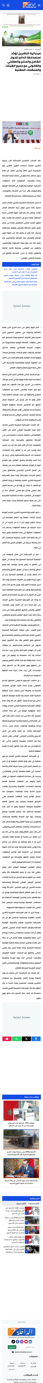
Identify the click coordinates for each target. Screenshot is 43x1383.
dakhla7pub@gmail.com (23, 1352)
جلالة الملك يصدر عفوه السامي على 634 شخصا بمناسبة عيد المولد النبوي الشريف (20, 283)
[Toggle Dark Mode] (8, 5)
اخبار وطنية (28, 49)
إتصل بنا (33, 1363)
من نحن (11, 1369)
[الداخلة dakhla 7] (21, 1332)
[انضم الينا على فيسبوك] (17, 1341)
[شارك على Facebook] (36, 1038)
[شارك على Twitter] (26, 1038)
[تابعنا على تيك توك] (13, 1341)
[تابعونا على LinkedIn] (30, 1341)
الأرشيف (33, 1366)
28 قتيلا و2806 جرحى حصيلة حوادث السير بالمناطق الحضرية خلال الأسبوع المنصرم (20, 277)
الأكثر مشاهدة (33, 1204)
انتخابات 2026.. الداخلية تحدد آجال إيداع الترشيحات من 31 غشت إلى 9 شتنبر (20, 270)
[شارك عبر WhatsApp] (17, 1038)
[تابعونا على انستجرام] (22, 1341)
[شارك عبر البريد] (7, 1038)
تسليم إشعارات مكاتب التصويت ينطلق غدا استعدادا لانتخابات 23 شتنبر (14, 1239)
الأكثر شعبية (21, 1204)
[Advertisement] (21, 98)
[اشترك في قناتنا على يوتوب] (26, 1341)
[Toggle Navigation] (39, 5)
